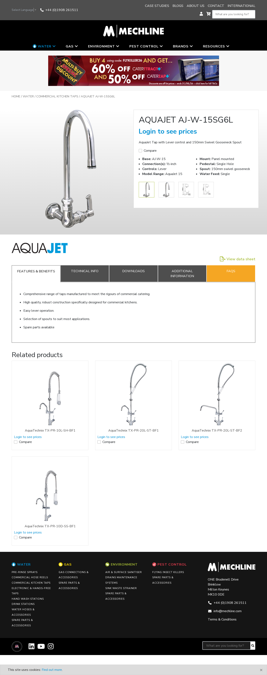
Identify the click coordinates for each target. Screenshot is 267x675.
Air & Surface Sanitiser (123, 572)
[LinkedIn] (31, 648)
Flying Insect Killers (168, 572)
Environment (124, 564)
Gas (68, 564)
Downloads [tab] (133, 271)
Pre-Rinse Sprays (25, 572)
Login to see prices (168, 131)
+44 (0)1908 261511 (61, 10)
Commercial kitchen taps (57, 96)
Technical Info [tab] (84, 271)
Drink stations (23, 604)
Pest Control (172, 564)
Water (28, 96)
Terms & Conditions (222, 619)
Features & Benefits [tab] (36, 271)
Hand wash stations (28, 599)
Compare (150, 150)
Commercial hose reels (30, 577)
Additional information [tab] (182, 273)
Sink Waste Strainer (121, 588)
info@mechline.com (228, 611)
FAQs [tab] (231, 271)
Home (16, 96)
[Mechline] (133, 31)
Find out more (52, 670)
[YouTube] (41, 648)
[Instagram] (51, 648)
